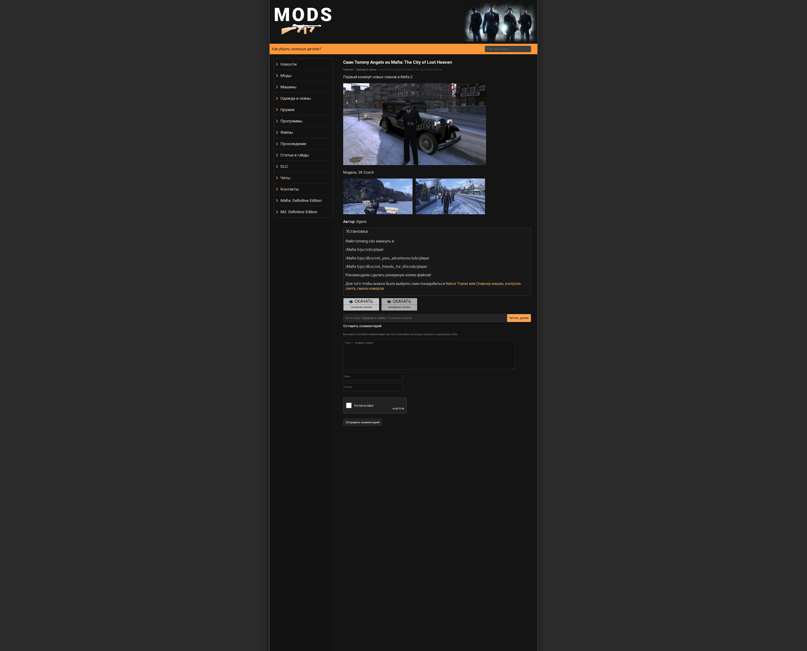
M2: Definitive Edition (298, 211)
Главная (348, 69)
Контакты (289, 189)
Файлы (286, 132)
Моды (285, 75)
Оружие (287, 109)
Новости (288, 64)
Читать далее (519, 318)
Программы (291, 121)
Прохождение (293, 143)
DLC (284, 166)
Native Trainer (457, 284)
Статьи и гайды (294, 155)
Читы (285, 177)
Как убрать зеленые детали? (296, 49)
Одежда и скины (295, 98)
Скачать (362, 303)
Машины (288, 87)
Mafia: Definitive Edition (301, 200)
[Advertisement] (303, 283)
